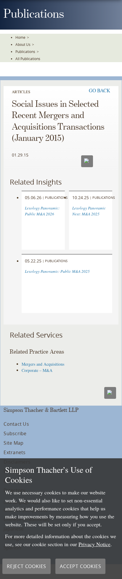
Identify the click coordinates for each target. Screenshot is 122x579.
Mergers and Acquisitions (43, 364)
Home (20, 37)
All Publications (27, 58)
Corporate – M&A (37, 370)
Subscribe (15, 433)
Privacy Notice (94, 544)
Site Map (13, 443)
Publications (25, 51)
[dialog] (61, 518)
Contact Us (16, 424)
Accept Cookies (80, 566)
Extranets (14, 452)
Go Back (99, 90)
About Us (22, 44)
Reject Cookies (26, 566)
